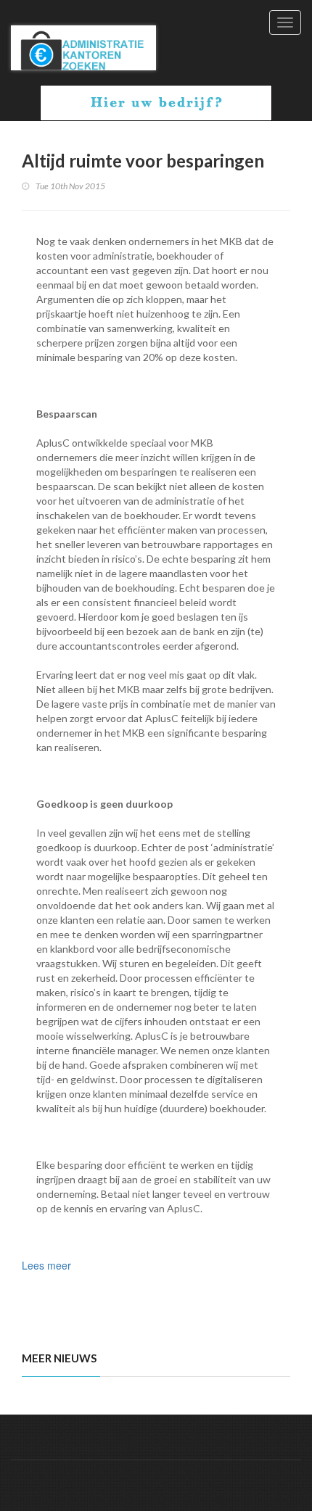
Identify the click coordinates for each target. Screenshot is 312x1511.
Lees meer (46, 1265)
